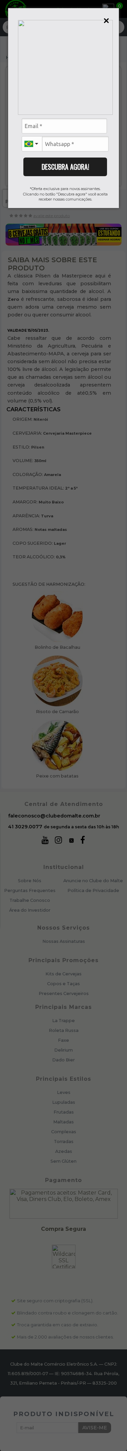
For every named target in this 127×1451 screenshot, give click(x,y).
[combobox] (32, 143)
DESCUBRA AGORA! (65, 167)
